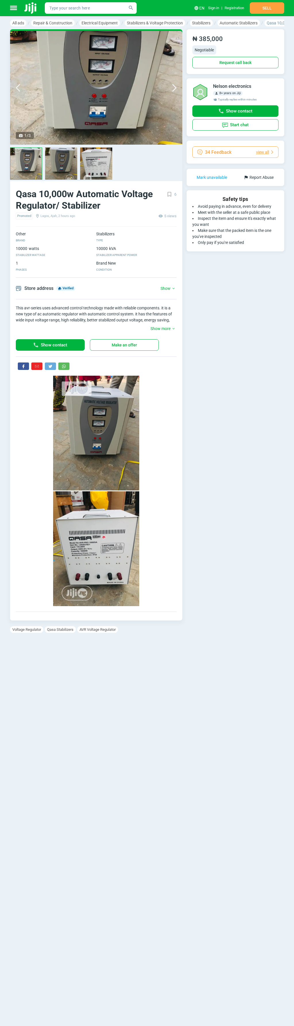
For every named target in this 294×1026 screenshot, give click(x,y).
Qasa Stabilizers (60, 629)
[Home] (31, 8)
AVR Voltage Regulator (98, 629)
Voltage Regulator (26, 629)
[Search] (131, 8)
